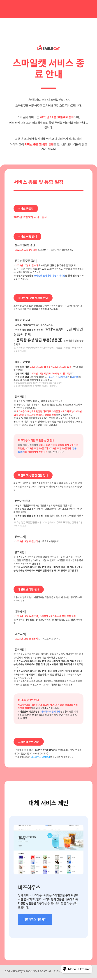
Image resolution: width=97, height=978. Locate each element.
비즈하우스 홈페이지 (50, 711)
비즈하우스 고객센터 (40, 756)
